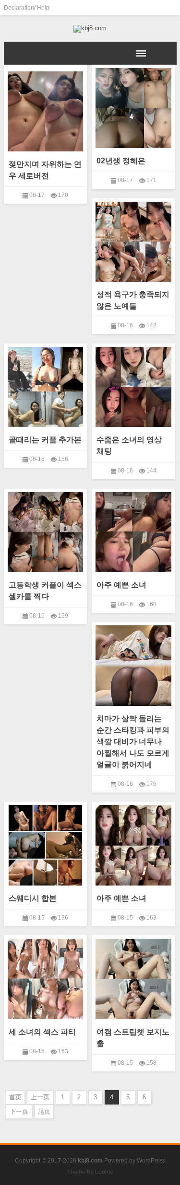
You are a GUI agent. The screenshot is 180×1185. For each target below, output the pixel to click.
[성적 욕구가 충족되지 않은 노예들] (133, 240)
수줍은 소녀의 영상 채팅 (129, 445)
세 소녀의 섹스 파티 (42, 1032)
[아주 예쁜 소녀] (133, 530)
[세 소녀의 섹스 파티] (45, 977)
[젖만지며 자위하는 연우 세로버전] (45, 109)
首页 (15, 1097)
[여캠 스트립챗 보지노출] (133, 977)
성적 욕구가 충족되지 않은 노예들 (132, 300)
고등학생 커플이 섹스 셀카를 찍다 (45, 590)
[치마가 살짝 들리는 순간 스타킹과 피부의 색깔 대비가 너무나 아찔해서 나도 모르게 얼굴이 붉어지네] (133, 663)
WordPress (151, 1160)
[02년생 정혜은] (133, 106)
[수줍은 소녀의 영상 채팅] (133, 385)
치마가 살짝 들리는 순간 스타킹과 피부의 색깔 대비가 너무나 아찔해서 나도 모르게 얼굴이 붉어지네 (132, 741)
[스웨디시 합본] (45, 843)
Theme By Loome (90, 1172)
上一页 (40, 1097)
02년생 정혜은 (120, 161)
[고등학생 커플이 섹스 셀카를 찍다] (45, 530)
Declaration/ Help (26, 7)
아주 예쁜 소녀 (121, 585)
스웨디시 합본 (33, 898)
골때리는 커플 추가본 (45, 440)
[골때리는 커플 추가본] (45, 385)
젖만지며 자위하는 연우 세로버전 (45, 170)
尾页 (44, 1111)
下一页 (19, 1111)
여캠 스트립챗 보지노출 (132, 1037)
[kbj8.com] (90, 29)
